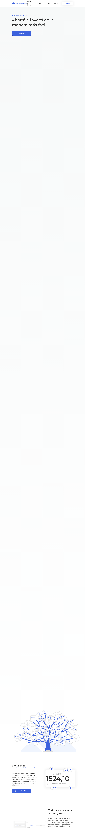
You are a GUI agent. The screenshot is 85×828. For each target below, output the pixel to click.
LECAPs (47, 3)
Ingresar (67, 3)
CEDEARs (38, 3)
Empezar (22, 33)
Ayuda (56, 3)
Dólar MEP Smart (29, 3)
